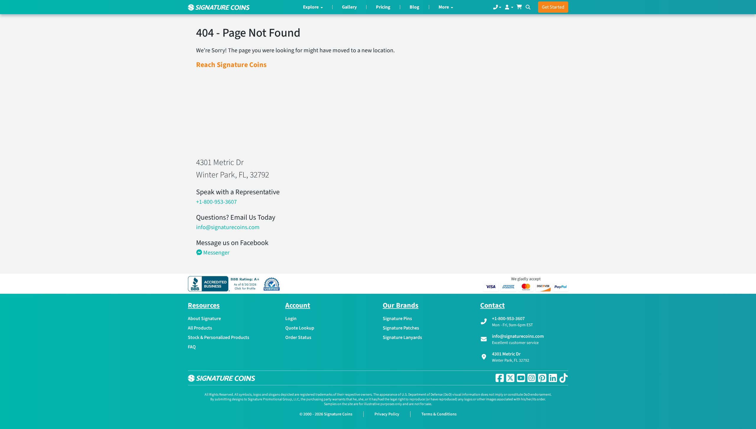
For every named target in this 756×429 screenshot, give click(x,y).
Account (297, 305)
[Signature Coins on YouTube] (521, 378)
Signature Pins (397, 318)
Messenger (215, 253)
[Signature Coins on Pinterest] (542, 378)
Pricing (383, 7)
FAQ (192, 347)
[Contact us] (497, 7)
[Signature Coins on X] (510, 378)
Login (290, 318)
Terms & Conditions (439, 414)
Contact (492, 305)
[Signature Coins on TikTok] (563, 378)
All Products (200, 328)
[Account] (508, 7)
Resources (204, 305)
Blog (414, 7)
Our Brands (400, 305)
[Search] (528, 7)
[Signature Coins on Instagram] (531, 378)
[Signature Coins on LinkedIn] (553, 378)
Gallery (349, 7)
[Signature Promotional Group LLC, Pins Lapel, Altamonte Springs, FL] (225, 283)
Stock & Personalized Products (218, 337)
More (444, 7)
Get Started (553, 7)
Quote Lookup (299, 328)
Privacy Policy (386, 414)
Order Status (298, 337)
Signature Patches (401, 328)
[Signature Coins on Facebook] (499, 378)
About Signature (204, 318)
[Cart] (519, 7)
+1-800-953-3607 (216, 202)
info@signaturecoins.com (228, 227)
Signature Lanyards (402, 337)
